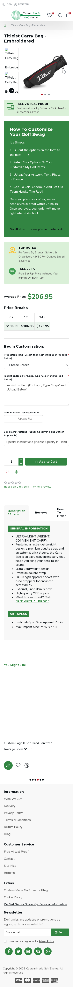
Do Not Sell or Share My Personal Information (35, 904)
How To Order (61, 512)
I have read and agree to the (31, 941)
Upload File (25, 418)
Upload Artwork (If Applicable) (22, 412)
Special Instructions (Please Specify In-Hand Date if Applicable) (34, 433)
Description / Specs (16, 512)
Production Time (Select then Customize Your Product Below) (35, 356)
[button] (25, 72)
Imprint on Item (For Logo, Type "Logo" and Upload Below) (33, 377)
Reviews (41, 512)
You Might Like (15, 665)
